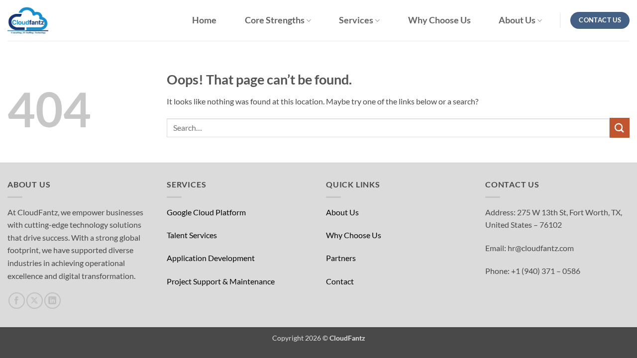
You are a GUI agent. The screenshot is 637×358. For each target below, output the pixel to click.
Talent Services (192, 235)
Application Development (211, 258)
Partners (341, 258)
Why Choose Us (439, 20)
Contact (340, 281)
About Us (517, 20)
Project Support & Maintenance (221, 281)
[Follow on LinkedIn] (52, 300)
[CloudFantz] (57, 20)
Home (204, 20)
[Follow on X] (34, 300)
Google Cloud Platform (206, 212)
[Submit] (620, 127)
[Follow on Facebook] (16, 300)
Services (356, 20)
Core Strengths (275, 20)
